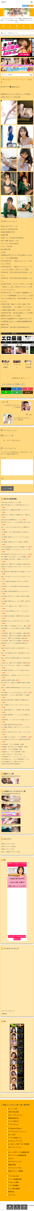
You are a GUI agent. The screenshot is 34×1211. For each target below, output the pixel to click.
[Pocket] (28, 388)
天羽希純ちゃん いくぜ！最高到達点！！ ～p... (16, 759)
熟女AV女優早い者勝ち (9, 680)
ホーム (4, 33)
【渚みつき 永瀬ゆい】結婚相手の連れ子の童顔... (17, 682)
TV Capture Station (14, 1128)
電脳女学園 (12, 1165)
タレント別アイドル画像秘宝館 (18, 1152)
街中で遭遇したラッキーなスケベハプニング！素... (17, 549)
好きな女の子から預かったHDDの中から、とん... (16, 648)
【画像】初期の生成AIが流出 (11, 724)
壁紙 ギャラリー (8, 849)
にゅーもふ (12, 1195)
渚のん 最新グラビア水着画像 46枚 (13, 638)
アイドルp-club (13, 1176)
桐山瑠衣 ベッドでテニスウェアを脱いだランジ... (17, 719)
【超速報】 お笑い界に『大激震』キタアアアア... (16, 559)
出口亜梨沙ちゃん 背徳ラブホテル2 (13, 761)
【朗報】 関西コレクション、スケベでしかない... (16, 537)
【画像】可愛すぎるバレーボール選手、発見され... (17, 601)
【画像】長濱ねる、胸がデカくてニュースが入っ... (17, 727)
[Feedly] (17, 392)
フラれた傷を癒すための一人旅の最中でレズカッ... (17, 653)
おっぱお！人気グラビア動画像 (18, 1144)
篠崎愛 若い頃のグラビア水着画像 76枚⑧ (15, 747)
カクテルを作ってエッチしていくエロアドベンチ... (17, 576)
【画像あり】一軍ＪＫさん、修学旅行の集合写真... (17, 739)
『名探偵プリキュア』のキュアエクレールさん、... (17, 705)
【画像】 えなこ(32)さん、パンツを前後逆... (15, 557)
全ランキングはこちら (8, 1011)
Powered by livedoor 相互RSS (11, 764)
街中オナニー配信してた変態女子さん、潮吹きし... (17, 515)
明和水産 (11, 1192)
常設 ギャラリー (14, 33)
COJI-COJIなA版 (13, 1112)
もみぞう (11, 1158)
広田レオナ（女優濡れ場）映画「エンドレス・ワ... (17, 510)
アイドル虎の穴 (13, 1121)
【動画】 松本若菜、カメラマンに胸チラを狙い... (16, 670)
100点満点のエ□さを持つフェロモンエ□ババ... (15, 554)
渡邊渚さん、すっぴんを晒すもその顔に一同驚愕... (17, 628)
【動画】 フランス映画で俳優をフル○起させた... (16, 532)
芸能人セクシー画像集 (15, 1171)
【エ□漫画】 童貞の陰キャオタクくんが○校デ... (16, 581)
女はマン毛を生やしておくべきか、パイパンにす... (17, 566)
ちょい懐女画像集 (14, 1188)
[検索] (31, 2)
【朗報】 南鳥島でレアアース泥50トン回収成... (16, 542)
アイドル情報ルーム (15, 1138)
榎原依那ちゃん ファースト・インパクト (14, 756)
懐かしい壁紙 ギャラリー (11, 852)
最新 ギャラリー (8, 844)
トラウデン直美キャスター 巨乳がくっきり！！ (16, 606)
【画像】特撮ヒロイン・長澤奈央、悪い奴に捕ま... (17, 710)
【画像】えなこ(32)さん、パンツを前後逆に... (15, 737)
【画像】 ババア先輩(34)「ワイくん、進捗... (15, 626)
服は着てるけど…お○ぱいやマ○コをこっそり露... (16, 621)
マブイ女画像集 (13, 1185)
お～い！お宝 (12, 1109)
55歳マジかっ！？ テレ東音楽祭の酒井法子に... (16, 643)
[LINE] (6, 392)
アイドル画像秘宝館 (15, 1179)
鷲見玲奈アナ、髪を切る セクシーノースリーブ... (17, 675)
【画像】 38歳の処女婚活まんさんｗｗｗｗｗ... (16, 591)
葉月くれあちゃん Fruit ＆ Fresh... (12, 754)
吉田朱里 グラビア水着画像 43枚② (13, 744)
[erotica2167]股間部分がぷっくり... (12, 520)
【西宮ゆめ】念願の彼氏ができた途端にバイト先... (17, 571)
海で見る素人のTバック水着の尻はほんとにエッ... (16, 505)
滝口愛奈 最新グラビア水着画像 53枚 (14, 640)
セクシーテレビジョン (15, 1115)
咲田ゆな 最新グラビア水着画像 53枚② (14, 636)
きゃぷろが (12, 1135)
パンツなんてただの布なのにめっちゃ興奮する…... (17, 527)
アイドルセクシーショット (17, 1131)
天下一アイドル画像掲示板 (17, 1155)
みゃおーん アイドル (15, 1141)
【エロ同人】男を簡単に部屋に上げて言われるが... (17, 658)
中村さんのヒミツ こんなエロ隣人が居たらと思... (17, 522)
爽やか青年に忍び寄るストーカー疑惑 (11, 502)
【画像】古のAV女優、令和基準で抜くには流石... (16, 616)
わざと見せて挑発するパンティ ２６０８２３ (16, 611)
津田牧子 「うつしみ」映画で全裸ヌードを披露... (16, 695)
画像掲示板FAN (13, 1118)
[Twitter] (6, 388)
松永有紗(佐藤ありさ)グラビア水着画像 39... (15, 547)
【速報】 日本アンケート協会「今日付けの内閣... (16, 596)
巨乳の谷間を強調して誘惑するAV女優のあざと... (16, 700)
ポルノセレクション (15, 1147)
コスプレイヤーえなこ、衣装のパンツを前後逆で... (17, 665)
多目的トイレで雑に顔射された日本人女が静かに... (17, 586)
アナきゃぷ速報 (13, 1182)
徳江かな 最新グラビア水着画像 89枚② (14, 564)
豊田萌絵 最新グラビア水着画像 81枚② (14, 633)
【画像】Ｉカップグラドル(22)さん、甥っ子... (15, 692)
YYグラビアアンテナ (15, 1161)
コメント (3, 458)
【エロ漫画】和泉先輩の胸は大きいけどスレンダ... (17, 687)
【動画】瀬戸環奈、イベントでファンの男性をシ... (17, 715)
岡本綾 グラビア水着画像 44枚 (12, 749)
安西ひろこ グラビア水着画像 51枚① (14, 752)
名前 (2, 478)
